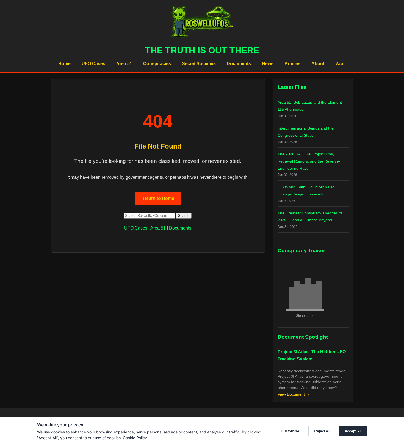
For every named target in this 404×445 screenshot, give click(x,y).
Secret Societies (199, 63)
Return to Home (157, 198)
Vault (340, 63)
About (317, 63)
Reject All (322, 431)
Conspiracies (157, 63)
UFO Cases (93, 63)
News (267, 63)
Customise (290, 431)
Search (183, 216)
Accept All (353, 431)
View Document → (294, 394)
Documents (239, 63)
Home (64, 63)
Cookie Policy (135, 437)
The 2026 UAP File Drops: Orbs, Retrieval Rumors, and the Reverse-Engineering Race (309, 161)
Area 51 (124, 63)
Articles (292, 63)
